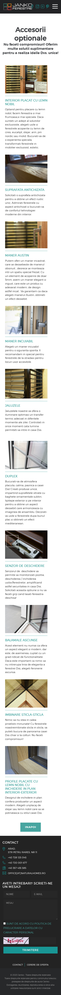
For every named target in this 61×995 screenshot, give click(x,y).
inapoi (30, 827)
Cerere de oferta (37, 964)
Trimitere (30, 950)
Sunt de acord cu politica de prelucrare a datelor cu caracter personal (27, 928)
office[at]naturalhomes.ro (26, 873)
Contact (18, 964)
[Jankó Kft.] (17, 6)
